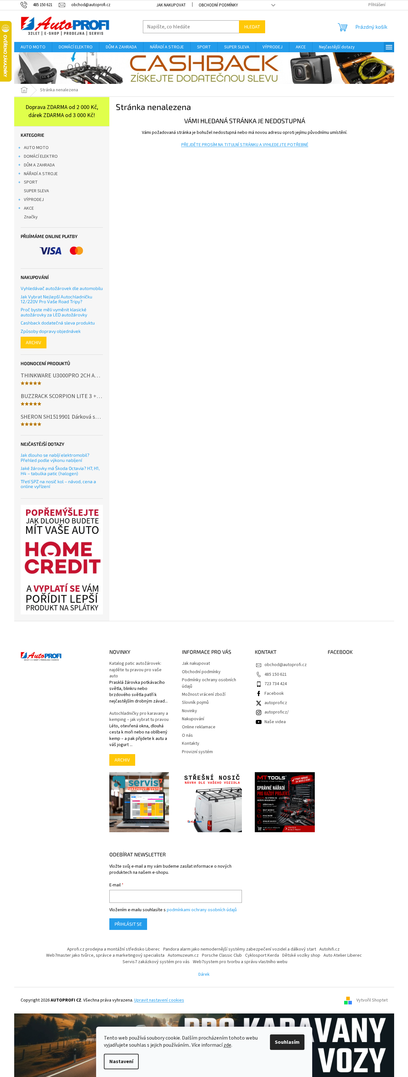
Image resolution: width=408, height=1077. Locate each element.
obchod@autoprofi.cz (285, 665)
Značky (31, 217)
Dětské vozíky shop (301, 955)
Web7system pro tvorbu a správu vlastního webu (240, 962)
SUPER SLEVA (36, 191)
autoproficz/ (276, 712)
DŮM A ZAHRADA (39, 165)
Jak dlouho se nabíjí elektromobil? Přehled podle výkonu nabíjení (55, 458)
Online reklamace (198, 727)
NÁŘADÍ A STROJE (41, 174)
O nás (187, 735)
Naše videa (275, 722)
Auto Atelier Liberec (342, 955)
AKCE (29, 208)
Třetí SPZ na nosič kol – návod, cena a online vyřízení (58, 484)
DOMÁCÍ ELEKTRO (41, 156)
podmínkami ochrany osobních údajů (202, 910)
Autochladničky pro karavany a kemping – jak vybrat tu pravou (139, 717)
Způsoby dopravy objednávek (51, 331)
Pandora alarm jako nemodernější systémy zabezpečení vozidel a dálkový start (239, 949)
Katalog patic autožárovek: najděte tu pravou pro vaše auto (135, 670)
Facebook (274, 693)
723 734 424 (275, 684)
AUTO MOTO (36, 148)
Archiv (33, 342)
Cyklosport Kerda (262, 955)
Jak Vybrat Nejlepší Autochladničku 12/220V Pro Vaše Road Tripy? (56, 299)
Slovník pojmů (195, 702)
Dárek (204, 974)
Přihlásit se (128, 924)
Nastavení (121, 1061)
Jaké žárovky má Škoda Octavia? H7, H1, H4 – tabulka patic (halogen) (60, 471)
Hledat (252, 26)
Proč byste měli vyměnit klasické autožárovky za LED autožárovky (54, 312)
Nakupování (193, 719)
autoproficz (275, 703)
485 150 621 (275, 674)
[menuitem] (33, 47)
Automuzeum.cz (183, 955)
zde (227, 1045)
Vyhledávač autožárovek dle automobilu (62, 288)
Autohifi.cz (329, 949)
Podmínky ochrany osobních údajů (209, 683)
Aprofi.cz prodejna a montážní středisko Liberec (113, 949)
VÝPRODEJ (34, 199)
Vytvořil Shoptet (372, 1000)
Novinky (189, 711)
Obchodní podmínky (218, 5)
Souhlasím (287, 1042)
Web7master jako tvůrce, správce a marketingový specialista (105, 955)
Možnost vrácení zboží (203, 694)
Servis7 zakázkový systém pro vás (156, 962)
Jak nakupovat (171, 5)
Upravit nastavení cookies (159, 1000)
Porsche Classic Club (222, 955)
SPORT (31, 182)
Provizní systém (197, 752)
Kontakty (190, 743)
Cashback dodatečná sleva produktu (58, 322)
